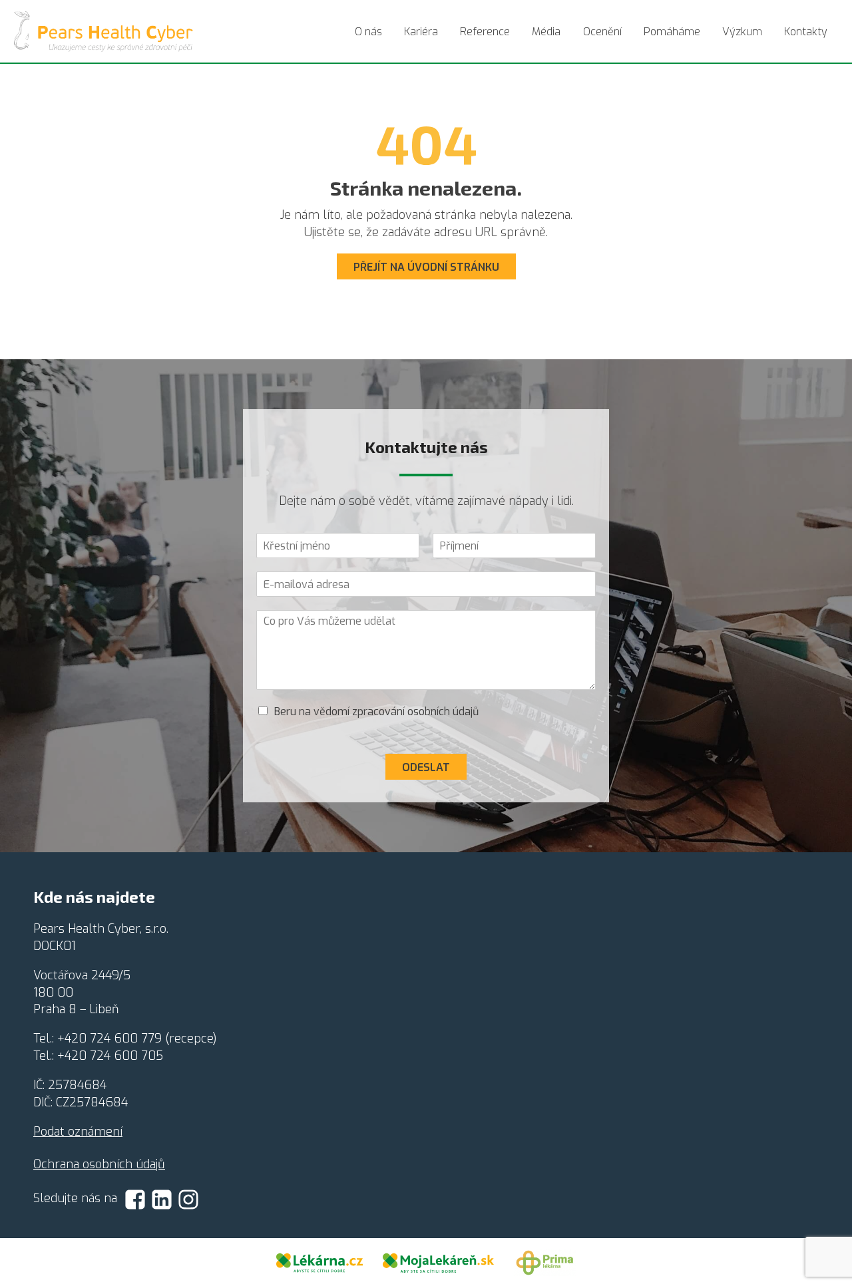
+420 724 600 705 (110, 1056)
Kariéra (421, 32)
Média (546, 32)
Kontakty (805, 32)
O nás (368, 32)
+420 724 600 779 (109, 1038)
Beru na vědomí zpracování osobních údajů (376, 712)
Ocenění (602, 32)
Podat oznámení (77, 1132)
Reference (485, 32)
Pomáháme (672, 32)
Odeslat (426, 767)
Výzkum (742, 32)
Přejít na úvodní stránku (426, 267)
